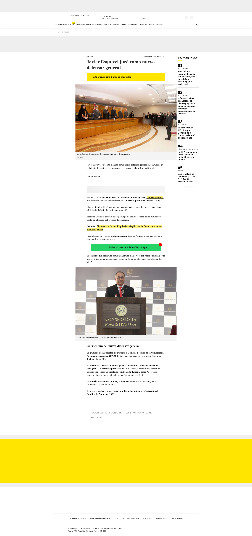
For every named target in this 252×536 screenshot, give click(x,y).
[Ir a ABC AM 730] (179, 25)
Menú (196, 17)
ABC (61, 17)
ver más (142, 17)
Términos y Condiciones (101, 518)
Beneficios (161, 518)
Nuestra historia (78, 518)
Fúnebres (147, 518)
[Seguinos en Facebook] (169, 17)
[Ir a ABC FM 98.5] (189, 25)
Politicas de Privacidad (128, 518)
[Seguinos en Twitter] (173, 17)
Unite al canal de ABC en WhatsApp (128, 247)
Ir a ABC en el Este (77, 18)
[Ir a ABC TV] (172, 25)
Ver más (188, 75)
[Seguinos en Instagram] (181, 17)
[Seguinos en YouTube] (177, 17)
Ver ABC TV (115, 17)
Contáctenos (176, 518)
